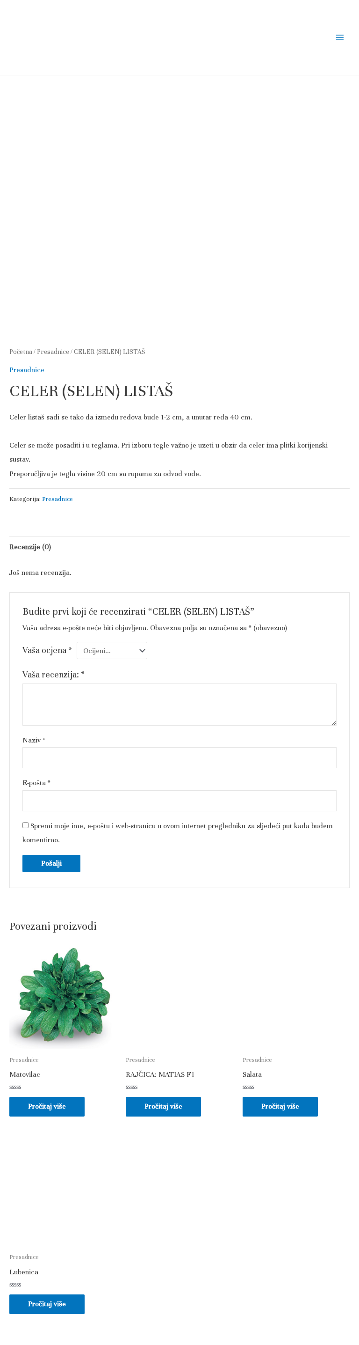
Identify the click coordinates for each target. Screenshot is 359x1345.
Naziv (33, 740)
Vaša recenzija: (53, 674)
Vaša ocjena (47, 650)
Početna (20, 352)
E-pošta (36, 783)
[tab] (30, 547)
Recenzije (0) (30, 547)
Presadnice (53, 352)
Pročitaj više (47, 1106)
